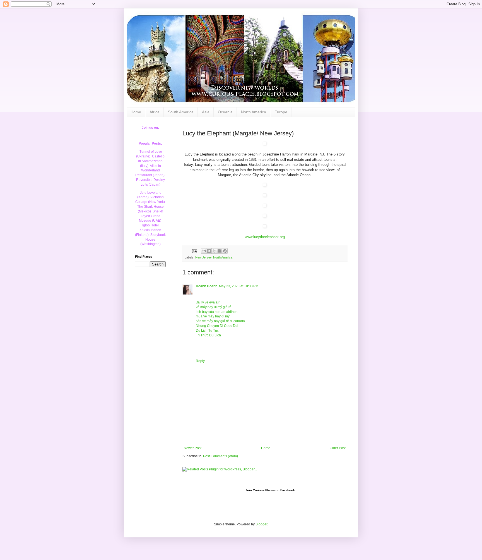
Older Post (338, 448)
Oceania (225, 112)
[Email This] (203, 251)
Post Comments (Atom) (220, 456)
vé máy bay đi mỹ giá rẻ (214, 307)
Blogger (261, 524)
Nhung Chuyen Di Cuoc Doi (217, 326)
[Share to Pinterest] (225, 251)
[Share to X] (214, 251)
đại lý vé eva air (208, 302)
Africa (155, 112)
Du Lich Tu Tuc (207, 330)
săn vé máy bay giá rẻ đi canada (220, 321)
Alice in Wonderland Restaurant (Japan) (150, 170)
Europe (280, 112)
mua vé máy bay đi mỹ (213, 316)
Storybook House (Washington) (153, 239)
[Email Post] (194, 250)
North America (253, 112)
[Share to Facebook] (219, 251)
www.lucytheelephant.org (265, 237)
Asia (205, 112)
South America (181, 112)
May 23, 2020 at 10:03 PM (238, 286)
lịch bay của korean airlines (216, 312)
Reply (200, 361)
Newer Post (192, 448)
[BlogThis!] (209, 251)
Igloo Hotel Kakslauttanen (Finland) (148, 230)
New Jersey (203, 257)
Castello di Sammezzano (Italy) (151, 161)
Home (136, 112)
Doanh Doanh (206, 286)
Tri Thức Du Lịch (208, 335)
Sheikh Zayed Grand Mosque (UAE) (151, 216)
